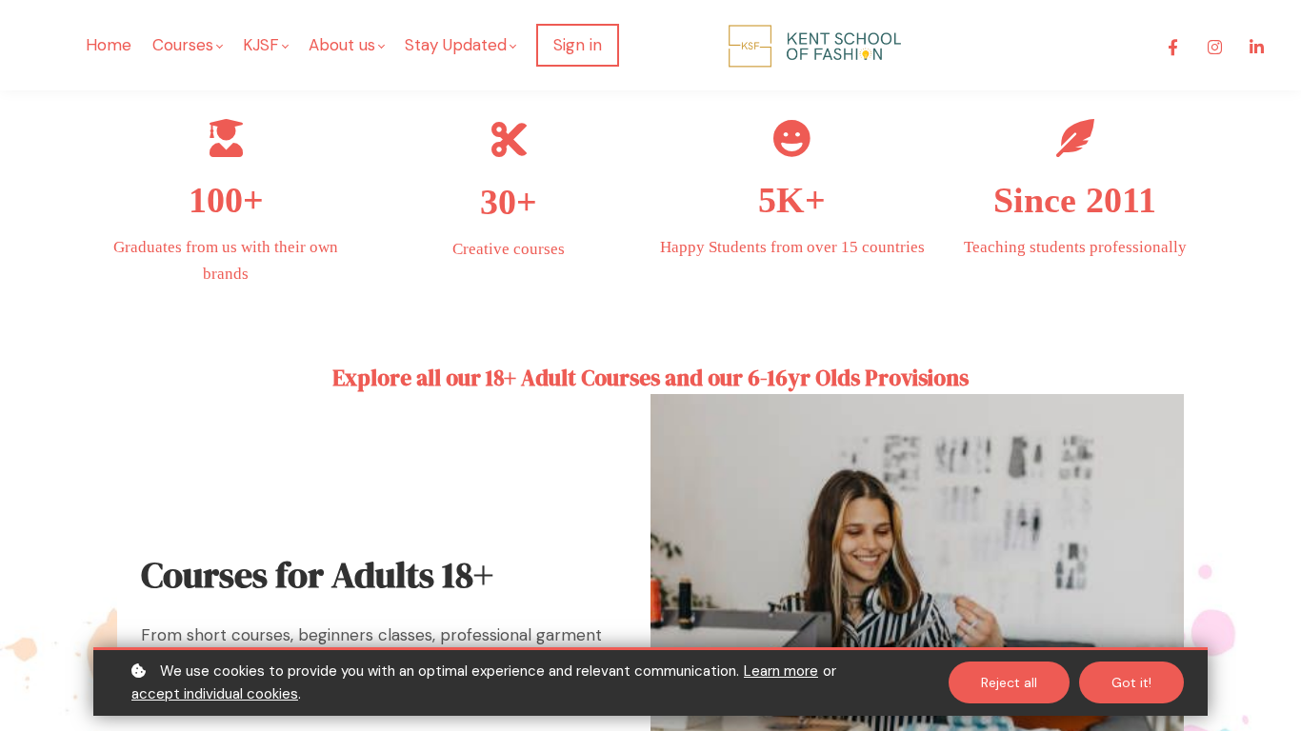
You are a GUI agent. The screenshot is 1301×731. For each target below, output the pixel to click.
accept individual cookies (214, 693)
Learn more (781, 671)
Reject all (1009, 682)
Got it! (1131, 682)
